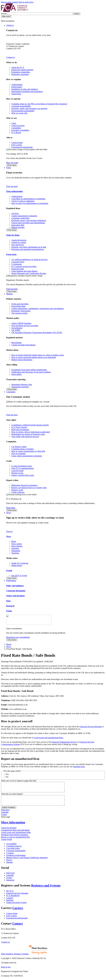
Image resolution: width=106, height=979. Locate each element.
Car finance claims (18, 446)
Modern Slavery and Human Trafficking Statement (27, 857)
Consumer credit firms (20, 218)
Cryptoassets (16, 264)
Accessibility (11, 844)
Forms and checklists (19, 304)
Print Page (5, 810)
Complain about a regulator (22, 449)
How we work (12, 162)
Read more (10, 508)
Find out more (12, 186)
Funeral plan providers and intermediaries (28, 223)
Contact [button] (17, 923)
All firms (15, 213)
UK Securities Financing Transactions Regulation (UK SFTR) (36, 332)
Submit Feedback (8, 807)
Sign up (9, 531)
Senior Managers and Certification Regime (28, 273)
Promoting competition (20, 72)
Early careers (16, 145)
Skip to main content (9, 2)
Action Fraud (6, 839)
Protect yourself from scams (22, 475)
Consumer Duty (17, 262)
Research (10, 606)
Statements (15, 551)
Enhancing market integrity (22, 70)
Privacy (9, 860)
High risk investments (20, 429)
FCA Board (16, 132)
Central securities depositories (23, 345)
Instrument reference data (21, 384)
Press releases (16, 546)
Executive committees (20, 130)
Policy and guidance (15, 586)
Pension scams (17, 473)
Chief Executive (18, 125)
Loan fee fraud (17, 471)
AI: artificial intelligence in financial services (29, 259)
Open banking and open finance (24, 271)
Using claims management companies (26, 456)
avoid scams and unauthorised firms (48, 738)
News (8, 513)
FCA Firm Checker (19, 427)
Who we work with (19, 113)
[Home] (14, 11)
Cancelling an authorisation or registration (28, 199)
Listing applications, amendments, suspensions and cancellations (37, 308)
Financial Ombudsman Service (64, 742)
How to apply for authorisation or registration (29, 203)
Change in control (18, 242)
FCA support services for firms (23, 266)
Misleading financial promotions (24, 485)
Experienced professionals (22, 147)
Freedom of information (16, 855)
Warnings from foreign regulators (14, 835)
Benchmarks (16, 342)
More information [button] (13, 822)
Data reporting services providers (24, 325)
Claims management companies (24, 216)
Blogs (13, 541)
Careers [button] (17, 908)
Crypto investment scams (21, 466)
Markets (9, 294)
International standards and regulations (27, 91)
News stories (16, 544)
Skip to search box (25, 2)
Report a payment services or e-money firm (29, 487)
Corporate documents (15, 591)
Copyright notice (13, 848)
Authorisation (16, 84)
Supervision (16, 94)
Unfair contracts (17, 492)
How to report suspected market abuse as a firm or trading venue (37, 355)
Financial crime (17, 269)
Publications (11, 580)
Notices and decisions (15, 596)
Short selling (16, 374)
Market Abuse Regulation (21, 360)
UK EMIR (15, 330)
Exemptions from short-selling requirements (29, 370)
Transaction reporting (20, 387)
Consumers (10, 392)
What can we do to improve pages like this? (19, 781)
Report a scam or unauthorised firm (15, 837)
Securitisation (16, 328)
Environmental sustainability (23, 111)
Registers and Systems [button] (45, 885)
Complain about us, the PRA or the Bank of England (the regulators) (39, 104)
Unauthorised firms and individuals (15, 830)
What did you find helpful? (12, 794)
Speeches (15, 548)
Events (9, 570)
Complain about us (14, 846)
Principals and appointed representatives (27, 249)
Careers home (17, 142)
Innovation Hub (17, 225)
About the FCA (17, 67)
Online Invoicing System (16, 902)
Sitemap (9, 862)
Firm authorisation (14, 191)
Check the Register (9, 828)
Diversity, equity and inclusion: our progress (29, 108)
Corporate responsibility (21, 106)
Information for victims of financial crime (28, 434)
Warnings (15, 553)
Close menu (11, 165)
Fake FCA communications (22, 468)
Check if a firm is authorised (22, 201)
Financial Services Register (91, 726)
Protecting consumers (20, 74)
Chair (13, 123)
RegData (9, 900)
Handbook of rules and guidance (24, 89)
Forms (9, 611)
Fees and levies (17, 245)
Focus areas (11, 254)
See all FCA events (19, 575)
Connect (9, 898)
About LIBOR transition (21, 323)
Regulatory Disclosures (20, 311)
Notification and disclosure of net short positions (31, 372)
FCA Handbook (12, 895)
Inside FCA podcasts (19, 563)
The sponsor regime (19, 313)
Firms (8, 167)
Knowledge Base (18, 306)
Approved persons (18, 240)
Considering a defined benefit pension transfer (30, 425)
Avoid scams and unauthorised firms (16, 832)
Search (4, 13)
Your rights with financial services (25, 436)
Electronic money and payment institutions (28, 220)
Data (8, 601)
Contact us (10, 57)
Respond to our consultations (18, 637)
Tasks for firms (12, 235)
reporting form (79, 766)
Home (8, 644)
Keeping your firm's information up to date (28, 247)
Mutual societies (18, 227)
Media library (16, 565)
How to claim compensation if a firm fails (28, 451)
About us (10, 25)
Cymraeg (10, 853)
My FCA (10, 891)
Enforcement (16, 87)
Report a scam (17, 490)
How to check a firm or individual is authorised (30, 432)
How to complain (18, 453)
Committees (16, 128)
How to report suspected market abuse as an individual (33, 357)
